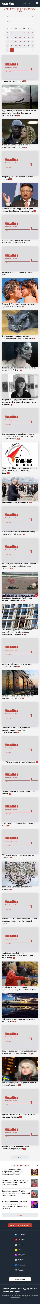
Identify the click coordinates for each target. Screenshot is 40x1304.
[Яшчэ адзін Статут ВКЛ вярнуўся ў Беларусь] (20, 875)
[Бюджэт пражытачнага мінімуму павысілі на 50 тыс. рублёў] (20, 229)
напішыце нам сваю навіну (20, 1225)
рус (32, 3)
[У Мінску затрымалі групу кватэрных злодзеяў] (20, 844)
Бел (24, 3)
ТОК (20, 1250)
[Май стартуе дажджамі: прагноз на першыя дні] (20, 1008)
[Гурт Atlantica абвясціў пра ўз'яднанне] (20, 749)
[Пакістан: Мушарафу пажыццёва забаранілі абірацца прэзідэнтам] (20, 197)
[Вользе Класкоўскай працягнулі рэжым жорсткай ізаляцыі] (20, 1071)
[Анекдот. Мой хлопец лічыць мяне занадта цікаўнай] (20, 653)
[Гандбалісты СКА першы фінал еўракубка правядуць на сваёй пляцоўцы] (20, 976)
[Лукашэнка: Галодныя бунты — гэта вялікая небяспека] (20, 1103)
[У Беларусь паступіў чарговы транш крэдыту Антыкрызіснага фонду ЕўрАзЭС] (20, 554)
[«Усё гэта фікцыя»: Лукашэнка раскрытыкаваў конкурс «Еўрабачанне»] (20, 718)
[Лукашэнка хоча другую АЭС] (20, 490)
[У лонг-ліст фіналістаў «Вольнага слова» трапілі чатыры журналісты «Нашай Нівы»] (20, 458)
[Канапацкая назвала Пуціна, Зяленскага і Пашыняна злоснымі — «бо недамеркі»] (20, 1194)
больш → (20, 1215)
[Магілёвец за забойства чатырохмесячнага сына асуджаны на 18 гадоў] (20, 943)
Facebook (21, 1265)
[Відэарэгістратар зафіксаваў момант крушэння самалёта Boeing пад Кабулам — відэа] (20, 101)
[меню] (37, 3)
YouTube (21, 1240)
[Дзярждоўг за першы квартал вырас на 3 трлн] (20, 261)
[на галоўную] (8, 3)
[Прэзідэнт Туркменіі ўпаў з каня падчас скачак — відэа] (20, 587)
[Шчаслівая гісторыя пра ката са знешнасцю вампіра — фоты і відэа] (20, 325)
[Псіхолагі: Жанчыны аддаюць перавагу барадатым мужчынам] (20, 293)
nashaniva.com (15, 1297)
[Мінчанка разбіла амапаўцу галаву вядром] (20, 780)
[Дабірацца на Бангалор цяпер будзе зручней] (20, 165)
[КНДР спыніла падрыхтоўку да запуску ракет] (20, 812)
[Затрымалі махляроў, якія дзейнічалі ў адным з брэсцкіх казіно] (20, 520)
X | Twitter (21, 1260)
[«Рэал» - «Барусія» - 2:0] (20, 69)
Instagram (21, 1255)
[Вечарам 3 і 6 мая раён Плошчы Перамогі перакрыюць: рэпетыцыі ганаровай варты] (20, 909)
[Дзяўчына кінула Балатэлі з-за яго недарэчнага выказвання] (20, 133)
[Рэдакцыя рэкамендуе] (37, 1165)
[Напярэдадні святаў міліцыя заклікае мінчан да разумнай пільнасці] (20, 1040)
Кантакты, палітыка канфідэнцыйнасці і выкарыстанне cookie (19, 1290)
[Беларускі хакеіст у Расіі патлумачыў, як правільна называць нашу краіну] (20, 1172)
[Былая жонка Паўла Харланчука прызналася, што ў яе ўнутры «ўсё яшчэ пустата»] (20, 1183)
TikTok (20, 1245)
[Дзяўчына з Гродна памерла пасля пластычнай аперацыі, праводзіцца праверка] (20, 390)
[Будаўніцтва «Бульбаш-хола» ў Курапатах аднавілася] (20, 1135)
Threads (21, 1270)
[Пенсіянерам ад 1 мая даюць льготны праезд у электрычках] (20, 684)
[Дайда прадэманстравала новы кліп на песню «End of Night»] (20, 356)
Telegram (21, 1235)
